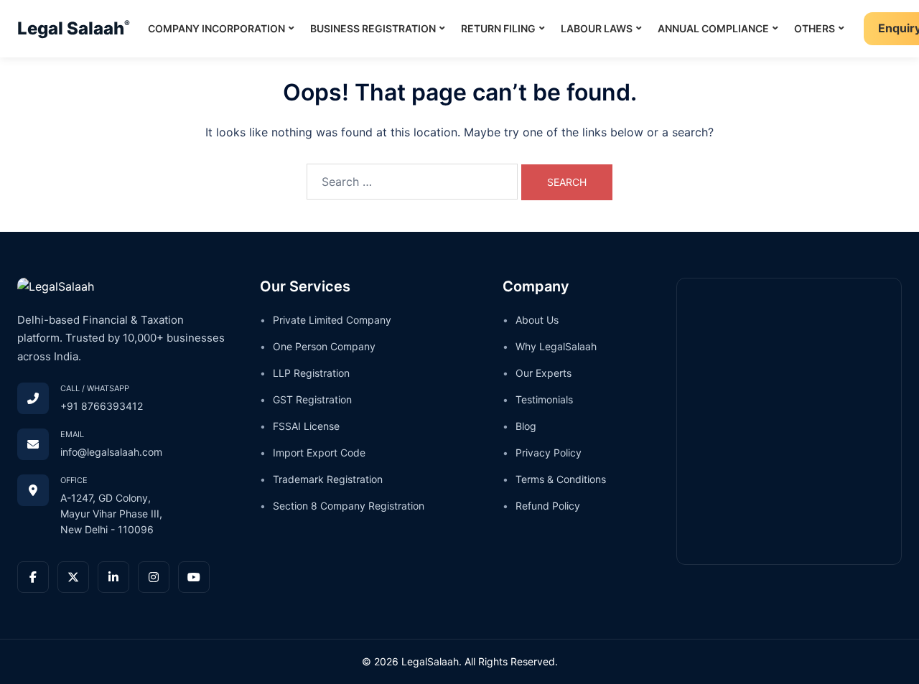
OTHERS (820, 26)
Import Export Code (319, 452)
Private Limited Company (332, 320)
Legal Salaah (73, 28)
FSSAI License (306, 426)
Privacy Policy (549, 452)
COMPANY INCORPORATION (222, 26)
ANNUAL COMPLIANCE (719, 26)
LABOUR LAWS (602, 26)
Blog (526, 426)
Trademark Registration (328, 479)
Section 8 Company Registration (348, 506)
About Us (537, 320)
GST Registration (312, 399)
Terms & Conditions (561, 479)
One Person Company (324, 346)
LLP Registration (311, 373)
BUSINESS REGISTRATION (378, 26)
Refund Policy (548, 506)
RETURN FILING (503, 26)
